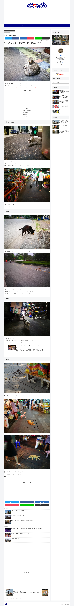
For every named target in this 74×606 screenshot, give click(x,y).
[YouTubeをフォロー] (61, 64)
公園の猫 (26, 112)
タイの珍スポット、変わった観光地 (10, 30)
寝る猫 (25, 116)
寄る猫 (25, 114)
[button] (68, 82)
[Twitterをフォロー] (60, 64)
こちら (62, 62)
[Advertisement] (37, 17)
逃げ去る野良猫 (27, 110)
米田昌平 (60, 55)
